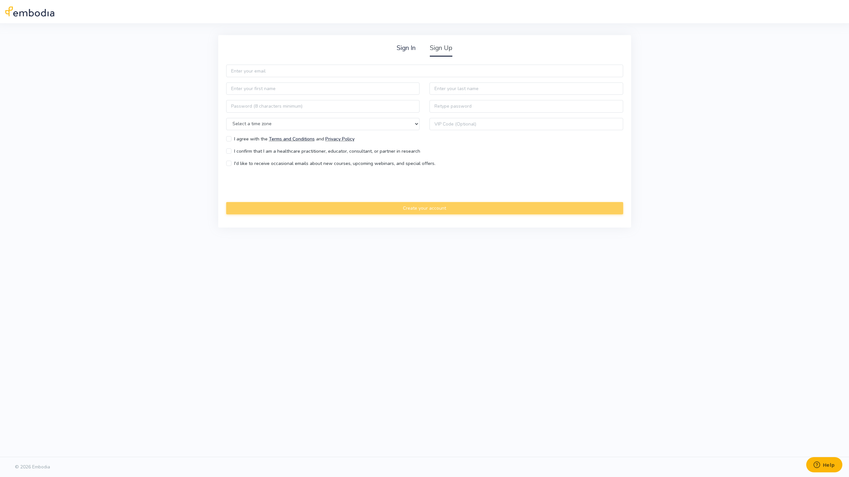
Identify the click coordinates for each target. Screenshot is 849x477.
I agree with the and (294, 139)
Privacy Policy (340, 139)
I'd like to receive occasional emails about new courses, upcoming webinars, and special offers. (334, 163)
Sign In (406, 47)
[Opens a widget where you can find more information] (824, 465)
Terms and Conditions (292, 139)
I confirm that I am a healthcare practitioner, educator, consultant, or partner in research (327, 151)
